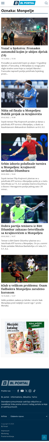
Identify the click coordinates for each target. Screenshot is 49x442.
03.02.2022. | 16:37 (8, 236)
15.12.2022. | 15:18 (8, 59)
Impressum (5, 431)
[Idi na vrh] (44, 437)
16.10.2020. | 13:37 (8, 296)
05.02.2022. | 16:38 (8, 117)
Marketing (5, 433)
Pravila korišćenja (7, 436)
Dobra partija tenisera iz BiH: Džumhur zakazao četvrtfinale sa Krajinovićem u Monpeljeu (22, 229)
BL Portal (4, 426)
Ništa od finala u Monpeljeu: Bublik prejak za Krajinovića (21, 112)
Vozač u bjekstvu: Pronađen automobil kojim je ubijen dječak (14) (24, 51)
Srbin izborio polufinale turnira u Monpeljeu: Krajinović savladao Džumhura (23, 167)
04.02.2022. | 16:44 (8, 174)
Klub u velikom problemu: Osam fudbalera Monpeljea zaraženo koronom (24, 288)
